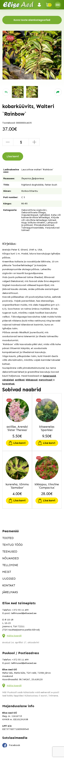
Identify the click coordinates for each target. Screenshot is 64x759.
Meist (6, 572)
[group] (31, 55)
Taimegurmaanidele (32, 227)
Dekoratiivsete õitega (33, 212)
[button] (6, 92)
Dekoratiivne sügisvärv (34, 210)
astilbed (19, 379)
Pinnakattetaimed (44, 225)
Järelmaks (10, 592)
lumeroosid (49, 375)
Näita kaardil (14, 635)
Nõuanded (10, 558)
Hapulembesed (29, 215)
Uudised (9, 578)
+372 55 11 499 (20, 610)
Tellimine (10, 565)
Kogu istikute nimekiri (33, 222)
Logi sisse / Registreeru (40, 5)
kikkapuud (31, 379)
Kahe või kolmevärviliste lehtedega (41, 216)
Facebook (14, 745)
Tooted (8, 538)
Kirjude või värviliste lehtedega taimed (40, 218)
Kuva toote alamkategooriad (32, 20)
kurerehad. (8, 383)
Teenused (9, 551)
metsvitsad (45, 379)
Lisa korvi (13, 156)
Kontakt (8, 585)
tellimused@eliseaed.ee (23, 613)
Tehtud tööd (12, 545)
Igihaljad (44, 215)
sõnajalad (8, 379)
